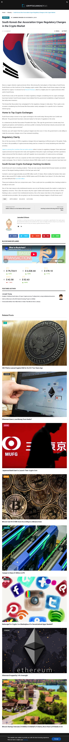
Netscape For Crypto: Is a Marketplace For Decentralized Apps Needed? (27, 624)
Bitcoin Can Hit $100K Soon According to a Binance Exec (22, 522)
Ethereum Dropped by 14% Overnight (15, 675)
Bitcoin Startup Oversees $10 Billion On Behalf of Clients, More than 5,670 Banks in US (32, 727)
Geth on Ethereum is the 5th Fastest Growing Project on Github (18, 299)
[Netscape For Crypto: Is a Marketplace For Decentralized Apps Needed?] (34, 621)
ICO (5, 322)
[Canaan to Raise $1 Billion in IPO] (34, 570)
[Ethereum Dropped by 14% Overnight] (34, 672)
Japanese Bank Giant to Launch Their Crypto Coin (19, 470)
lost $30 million (20, 178)
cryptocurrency (14, 199)
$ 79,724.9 (11, 271)
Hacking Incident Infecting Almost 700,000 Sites (52, 208)
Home (3, 12)
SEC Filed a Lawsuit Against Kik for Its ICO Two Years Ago (22, 368)
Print (65, 31)
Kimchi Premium (30, 90)
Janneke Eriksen (18, 17)
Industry (9, 12)
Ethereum (6, 374)
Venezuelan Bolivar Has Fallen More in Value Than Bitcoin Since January (21, 301)
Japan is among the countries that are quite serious (17, 149)
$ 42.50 (10, 279)
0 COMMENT (7, 31)
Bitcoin (6, 476)
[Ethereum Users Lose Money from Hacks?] (34, 416)
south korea (30, 199)
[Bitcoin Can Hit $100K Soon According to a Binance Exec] (34, 519)
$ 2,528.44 (30, 271)
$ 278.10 (48, 271)
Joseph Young (7, 294)
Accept (56, 739)
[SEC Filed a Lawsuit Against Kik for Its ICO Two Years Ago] (34, 365)
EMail (58, 31)
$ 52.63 (25, 279)
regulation (22, 199)
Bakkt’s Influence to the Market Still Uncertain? (18, 207)
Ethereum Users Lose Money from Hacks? (17, 419)
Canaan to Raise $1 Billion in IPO (13, 573)
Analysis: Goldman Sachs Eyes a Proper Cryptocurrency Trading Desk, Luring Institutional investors (28, 296)
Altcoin (6, 425)
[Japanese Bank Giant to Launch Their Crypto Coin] (34, 467)
